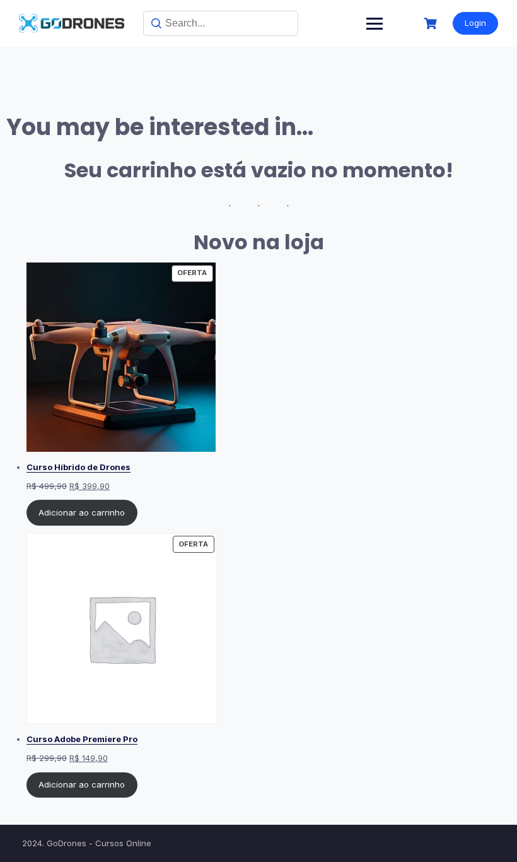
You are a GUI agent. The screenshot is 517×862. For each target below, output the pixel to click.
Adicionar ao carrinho (81, 512)
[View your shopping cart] (432, 24)
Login (475, 23)
